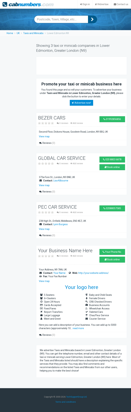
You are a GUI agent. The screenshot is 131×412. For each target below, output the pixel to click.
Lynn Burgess (60, 224)
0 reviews (64, 123)
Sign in (86, 4)
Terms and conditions (65, 402)
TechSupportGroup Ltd (76, 397)
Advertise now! (82, 102)
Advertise (103, 4)
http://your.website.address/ (93, 273)
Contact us (122, 4)
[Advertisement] (80, 65)
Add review (77, 123)
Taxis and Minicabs (33, 33)
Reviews (48, 143)
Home (10, 33)
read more (78, 328)
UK (18, 33)
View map (44, 136)
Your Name (59, 273)
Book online (113, 167)
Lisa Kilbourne (60, 180)
